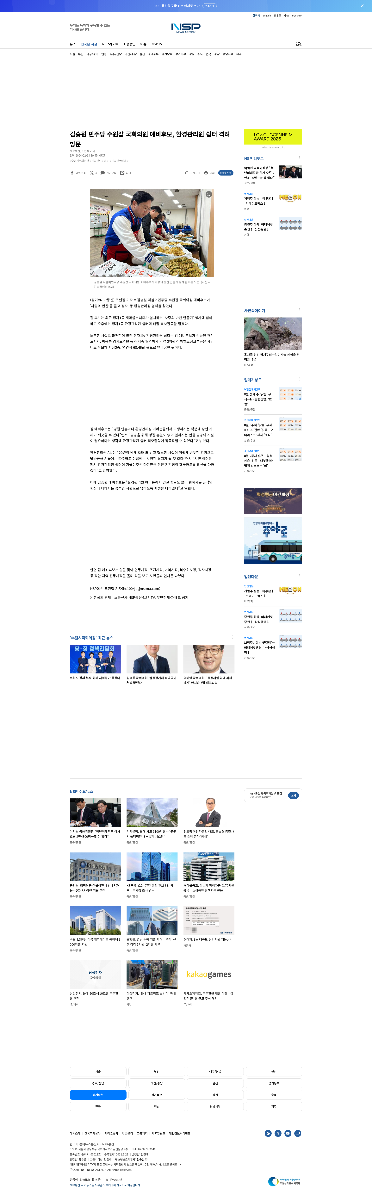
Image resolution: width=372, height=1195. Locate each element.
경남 (156, 1106)
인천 (274, 1071)
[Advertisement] (322, 172)
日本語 (277, 15)
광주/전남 (98, 1083)
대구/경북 (215, 1071)
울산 (215, 1083)
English (267, 15)
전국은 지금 (89, 43)
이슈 (143, 43)
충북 (274, 1095)
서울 (98, 1071)
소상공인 (129, 43)
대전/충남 (157, 1083)
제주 (274, 1106)
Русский (297, 15)
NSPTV (156, 43)
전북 (98, 1106)
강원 (215, 1095)
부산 (156, 1071)
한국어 (256, 15)
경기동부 (274, 1083)
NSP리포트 (110, 43)
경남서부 (215, 1106)
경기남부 (98, 1095)
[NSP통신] (186, 28)
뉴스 (73, 43)
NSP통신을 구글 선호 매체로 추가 (177, 5)
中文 (286, 15)
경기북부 (156, 1095)
